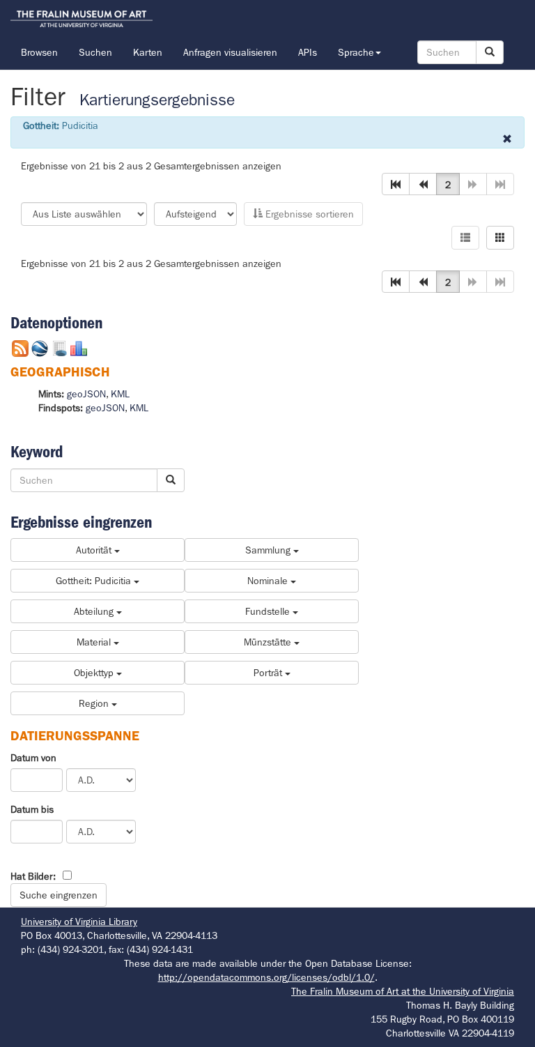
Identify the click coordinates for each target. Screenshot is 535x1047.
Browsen (39, 52)
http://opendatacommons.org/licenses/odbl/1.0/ (266, 977)
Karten (147, 52)
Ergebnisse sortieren (308, 214)
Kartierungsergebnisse (157, 100)
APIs (307, 52)
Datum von (33, 757)
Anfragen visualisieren (230, 52)
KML (120, 394)
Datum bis (32, 809)
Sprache (356, 52)
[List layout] (465, 238)
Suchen (95, 52)
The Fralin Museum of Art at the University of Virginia (402, 991)
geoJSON (86, 394)
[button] (396, 184)
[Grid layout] (500, 238)
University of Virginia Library (79, 921)
